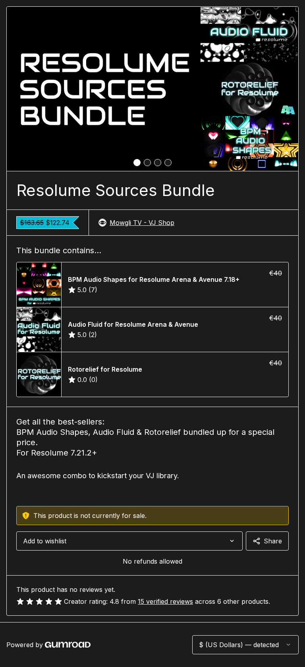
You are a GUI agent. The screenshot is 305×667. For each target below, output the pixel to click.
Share (273, 541)
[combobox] (129, 541)
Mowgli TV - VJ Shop (142, 223)
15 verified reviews (165, 601)
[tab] (137, 162)
